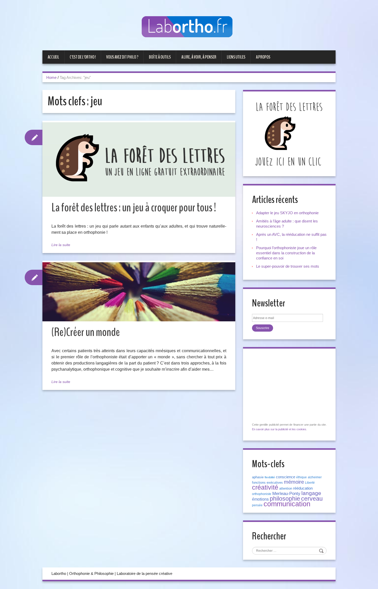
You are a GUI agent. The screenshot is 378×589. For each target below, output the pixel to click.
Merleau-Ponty (286, 493)
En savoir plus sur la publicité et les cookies (279, 429)
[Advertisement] (290, 386)
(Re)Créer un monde (85, 332)
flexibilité (270, 477)
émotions (260, 499)
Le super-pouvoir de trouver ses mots (287, 266)
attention (285, 488)
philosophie (285, 498)
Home (51, 77)
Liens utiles (236, 57)
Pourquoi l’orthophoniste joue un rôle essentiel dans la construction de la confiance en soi (286, 253)
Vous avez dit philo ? (122, 57)
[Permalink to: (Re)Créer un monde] (138, 291)
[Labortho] (189, 27)
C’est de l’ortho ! (83, 57)
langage (311, 493)
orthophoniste (261, 494)
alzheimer (315, 477)
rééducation (303, 488)
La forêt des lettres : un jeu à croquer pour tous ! (133, 208)
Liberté (310, 482)
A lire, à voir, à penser (198, 57)
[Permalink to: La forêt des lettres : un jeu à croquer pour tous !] (138, 159)
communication (287, 504)
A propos (263, 57)
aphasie (258, 477)
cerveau (312, 498)
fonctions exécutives (267, 482)
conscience (285, 477)
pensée (257, 505)
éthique (301, 477)
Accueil (53, 57)
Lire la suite (60, 245)
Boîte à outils (160, 57)
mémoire (294, 482)
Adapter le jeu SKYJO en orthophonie (288, 213)
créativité (265, 487)
